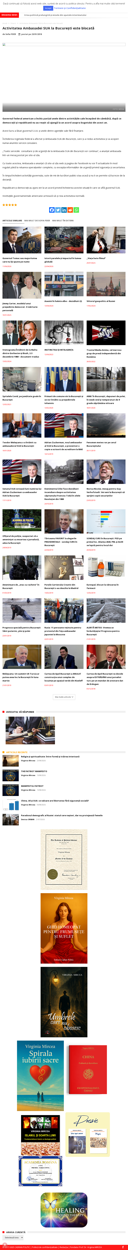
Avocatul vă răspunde (20, 712)
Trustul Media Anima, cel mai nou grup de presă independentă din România (104, 353)
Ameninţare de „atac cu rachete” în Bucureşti (20, 586)
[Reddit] (70, 210)
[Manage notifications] (4, 1245)
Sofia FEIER (10, 34)
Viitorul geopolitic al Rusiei (101, 301)
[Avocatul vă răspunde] (30, 730)
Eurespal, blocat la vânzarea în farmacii (103, 586)
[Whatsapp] (76, 210)
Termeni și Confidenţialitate (70, 8)
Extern (13, 23)
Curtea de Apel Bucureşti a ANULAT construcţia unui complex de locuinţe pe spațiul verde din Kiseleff (63, 677)
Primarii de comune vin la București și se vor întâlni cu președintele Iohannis (63, 400)
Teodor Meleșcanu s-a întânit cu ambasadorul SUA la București (19, 444)
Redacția (64, 1247)
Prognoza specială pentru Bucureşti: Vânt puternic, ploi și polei (21, 629)
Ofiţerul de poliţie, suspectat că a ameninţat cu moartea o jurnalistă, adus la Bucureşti (20, 539)
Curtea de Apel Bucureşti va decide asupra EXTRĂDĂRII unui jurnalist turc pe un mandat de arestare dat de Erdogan (105, 678)
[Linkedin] (64, 210)
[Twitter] (58, 210)
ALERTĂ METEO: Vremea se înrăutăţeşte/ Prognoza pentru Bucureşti (103, 631)
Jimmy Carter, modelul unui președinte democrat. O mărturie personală (19, 307)
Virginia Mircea (28, 760)
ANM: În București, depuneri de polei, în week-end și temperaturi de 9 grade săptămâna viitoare (106, 400)
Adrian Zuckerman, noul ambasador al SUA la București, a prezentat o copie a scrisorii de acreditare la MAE (63, 446)
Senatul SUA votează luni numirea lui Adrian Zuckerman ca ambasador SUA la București (21, 492)
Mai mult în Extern (63, 220)
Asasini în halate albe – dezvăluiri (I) (63, 301)
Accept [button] (48, 8)
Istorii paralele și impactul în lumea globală (62, 260)
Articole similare (12, 220)
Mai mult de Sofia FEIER (37, 220)
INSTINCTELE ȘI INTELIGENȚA (58, 349)
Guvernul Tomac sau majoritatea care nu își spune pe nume (19, 260)
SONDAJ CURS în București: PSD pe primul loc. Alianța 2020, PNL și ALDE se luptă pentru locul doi (105, 542)
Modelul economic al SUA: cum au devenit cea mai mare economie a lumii (62, 15)
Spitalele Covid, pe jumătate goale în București (21, 398)
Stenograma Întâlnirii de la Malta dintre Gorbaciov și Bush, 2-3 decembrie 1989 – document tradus (20, 353)
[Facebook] (52, 210)
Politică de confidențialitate (45, 1247)
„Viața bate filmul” (96, 258)
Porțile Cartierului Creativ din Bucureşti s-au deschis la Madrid (61, 586)
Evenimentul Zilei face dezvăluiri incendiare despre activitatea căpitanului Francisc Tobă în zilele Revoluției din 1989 (62, 494)
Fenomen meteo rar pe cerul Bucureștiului (101, 444)
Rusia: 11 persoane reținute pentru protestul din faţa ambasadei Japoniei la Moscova (62, 631)
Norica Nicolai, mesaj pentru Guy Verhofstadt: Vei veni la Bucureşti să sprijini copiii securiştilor (106, 492)
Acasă (4, 23)
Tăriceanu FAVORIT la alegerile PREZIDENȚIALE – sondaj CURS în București (60, 542)
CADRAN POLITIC (22, 1247)
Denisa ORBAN (27, 819)
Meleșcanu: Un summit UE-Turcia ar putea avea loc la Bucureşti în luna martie (20, 677)
